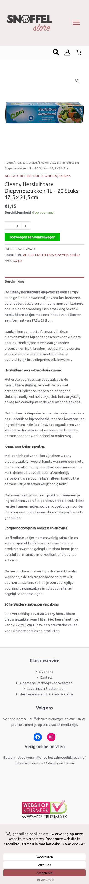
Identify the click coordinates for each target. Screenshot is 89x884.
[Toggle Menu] (76, 23)
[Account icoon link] (67, 52)
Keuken (44, 162)
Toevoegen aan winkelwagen (32, 237)
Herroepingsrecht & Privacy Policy (46, 694)
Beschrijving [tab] (14, 281)
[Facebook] (38, 737)
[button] (56, 52)
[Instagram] (51, 737)
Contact (46, 677)
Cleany (17, 260)
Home (9, 162)
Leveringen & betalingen (46, 688)
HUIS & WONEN (26, 162)
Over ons (46, 672)
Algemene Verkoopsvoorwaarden (46, 683)
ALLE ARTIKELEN (18, 176)
